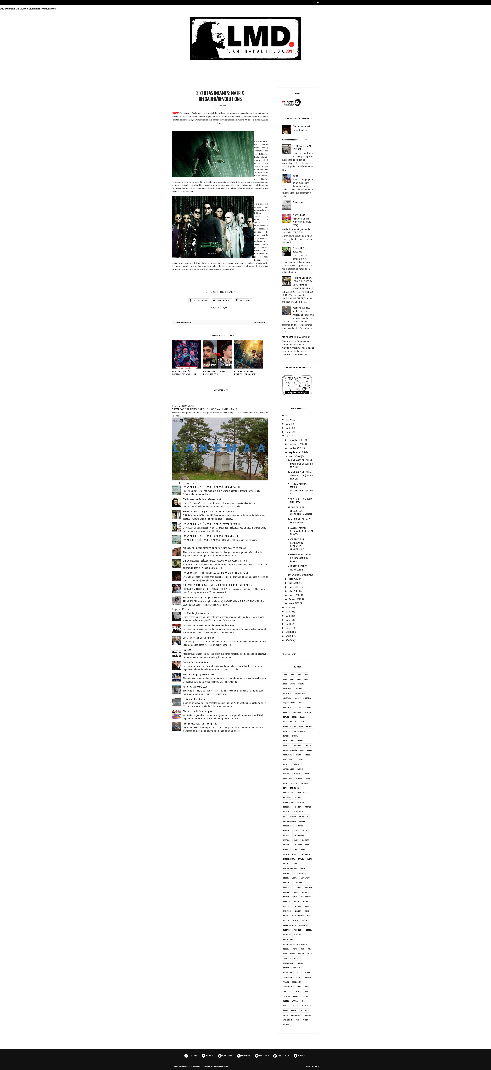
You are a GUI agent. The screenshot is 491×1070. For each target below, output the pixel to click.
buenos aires (299, 731)
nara (307, 906)
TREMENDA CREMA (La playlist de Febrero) (203, 597)
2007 (288, 640)
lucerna (286, 892)
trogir (295, 996)
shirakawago (288, 963)
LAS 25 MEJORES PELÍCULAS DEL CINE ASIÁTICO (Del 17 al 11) (211, 536)
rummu (292, 954)
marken (286, 897)
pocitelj (297, 930)
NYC (308, 916)
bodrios (293, 722)
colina (298, 755)
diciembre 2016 (296, 440)
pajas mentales (289, 925)
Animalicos (298, 202)
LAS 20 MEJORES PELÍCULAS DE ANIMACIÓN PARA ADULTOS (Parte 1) (215, 560)
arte (300, 703)
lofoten (308, 887)
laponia (296, 864)
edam (285, 788)
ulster (286, 1001)
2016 (288, 436)
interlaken (305, 854)
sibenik (300, 963)
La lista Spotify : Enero (194, 699)
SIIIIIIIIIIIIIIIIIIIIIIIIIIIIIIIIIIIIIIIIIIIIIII (294, 139)
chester (286, 745)
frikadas (286, 831)
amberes (301, 684)
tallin (286, 982)
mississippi (306, 897)
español (298, 797)
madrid (295, 892)
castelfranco (288, 741)
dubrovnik (304, 783)
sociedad (296, 968)
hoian (307, 845)
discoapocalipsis (303, 779)
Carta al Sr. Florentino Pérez (196, 662)
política (308, 930)
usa (303, 1001)
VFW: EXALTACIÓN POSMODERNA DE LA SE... (185, 372)
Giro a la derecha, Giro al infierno (198, 637)
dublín (294, 783)
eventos (286, 812)
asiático (298, 708)
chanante (301, 741)
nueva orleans (298, 916)
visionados (295, 1015)
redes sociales (300, 935)
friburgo (299, 826)
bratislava (298, 726)
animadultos (300, 693)
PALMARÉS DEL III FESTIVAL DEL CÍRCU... (246, 372)
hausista (305, 840)
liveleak (286, 887)
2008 (288, 636)
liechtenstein (299, 873)
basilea (307, 712)
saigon (301, 954)
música (305, 902)
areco (297, 698)
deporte (297, 774)
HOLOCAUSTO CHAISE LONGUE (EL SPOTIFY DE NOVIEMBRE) (303, 281)
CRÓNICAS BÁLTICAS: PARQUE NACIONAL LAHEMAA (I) (204, 409)
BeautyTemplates (193, 1066)
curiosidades (288, 769)
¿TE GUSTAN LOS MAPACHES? (296, 337)
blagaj (302, 717)
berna (294, 717)
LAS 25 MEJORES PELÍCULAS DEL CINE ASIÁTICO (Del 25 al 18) (211, 487)
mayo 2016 (294, 587)
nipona (286, 916)
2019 (288, 423)
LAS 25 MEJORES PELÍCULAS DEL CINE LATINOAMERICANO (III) (211, 523)
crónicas (296, 764)
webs (297, 1020)
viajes (295, 1006)
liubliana (298, 883)
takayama (307, 977)
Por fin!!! (187, 650)
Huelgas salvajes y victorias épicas (200, 674)
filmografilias (289, 821)
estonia (298, 807)
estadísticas (288, 802)
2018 (288, 427)
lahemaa (286, 864)
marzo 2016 (294, 595)
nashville (287, 911)
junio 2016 (293, 582)
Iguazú (294, 854)
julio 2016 (293, 578)
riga (302, 949)
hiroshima (287, 845)
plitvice (286, 930)
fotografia (287, 826)
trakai (305, 991)
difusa (306, 774)
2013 (288, 615)
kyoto (309, 859)
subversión (287, 977)
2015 (288, 607)
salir (309, 954)
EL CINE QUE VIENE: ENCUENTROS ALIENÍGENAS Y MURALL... (301, 511)
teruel (307, 987)
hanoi (296, 840)
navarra (298, 911)
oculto (286, 920)
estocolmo (287, 807)
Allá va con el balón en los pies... (198, 711)
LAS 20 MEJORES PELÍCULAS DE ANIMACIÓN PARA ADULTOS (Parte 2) (215, 573)
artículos (287, 708)
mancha (304, 892)
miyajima (286, 902)
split (298, 973)
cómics (307, 755)
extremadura (298, 812)
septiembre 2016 (297, 452)
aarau (292, 684)
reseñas (286, 949)
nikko (306, 911)
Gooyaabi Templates (221, 1066)
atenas (308, 708)
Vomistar (297, 175)
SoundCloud (287, 973)
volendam (307, 1015)
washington (287, 1020)
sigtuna (286, 968)
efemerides (294, 788)
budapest (286, 731)
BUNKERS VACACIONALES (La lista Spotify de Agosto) (299, 558)
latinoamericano (290, 868)
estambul (301, 802)
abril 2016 (293, 591)
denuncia (286, 774)
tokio (297, 991)
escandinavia (302, 793)
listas (294, 878)
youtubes (286, 1025)
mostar (296, 902)
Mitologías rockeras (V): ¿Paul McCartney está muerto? (209, 511)
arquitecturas (289, 703)
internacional (289, 859)
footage (302, 821)
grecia (304, 831)
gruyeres (286, 835)
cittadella (287, 755)
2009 (288, 632)
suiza (298, 977)
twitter (305, 996)
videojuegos (307, 1006)
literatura (305, 878)
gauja (296, 831)
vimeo (285, 1015)
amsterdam (287, 689)
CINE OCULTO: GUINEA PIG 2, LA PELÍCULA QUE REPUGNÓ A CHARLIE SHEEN (217, 585)
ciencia (307, 745)
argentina (307, 698)
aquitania (287, 698)
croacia (286, 764)
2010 (288, 628)
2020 (288, 419)
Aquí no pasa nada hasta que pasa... (200, 723)
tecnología (296, 982)
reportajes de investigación (295, 944)
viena (285, 1010)
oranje (304, 920)
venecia (286, 1006)
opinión (295, 920)
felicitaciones (289, 816)
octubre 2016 (295, 448)
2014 (288, 611)
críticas (299, 760)
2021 (288, 415)
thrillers (287, 991)
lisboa (286, 878)
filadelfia (303, 816)
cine (227, 307)
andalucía (287, 693)
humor (303, 849)
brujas (309, 726)
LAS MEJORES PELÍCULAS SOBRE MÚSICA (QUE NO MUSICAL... (300, 464)
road (309, 949)
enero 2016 (294, 603)
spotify (307, 973)
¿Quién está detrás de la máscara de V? (202, 499)
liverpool (298, 887)
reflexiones (288, 939)
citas (309, 750)
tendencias (287, 987)
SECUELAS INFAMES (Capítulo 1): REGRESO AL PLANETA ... (300, 531)
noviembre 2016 (296, 444)
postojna (286, 935)
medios (294, 897)
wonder (305, 1020)
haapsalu (286, 840)
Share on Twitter (224, 301)
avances (286, 712)
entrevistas (288, 793)
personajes (303, 925)
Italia (301, 859)
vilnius (304, 1010)
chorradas (297, 745)
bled (285, 722)
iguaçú (286, 854)
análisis (220, 307)
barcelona (297, 712)
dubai (285, 783)
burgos (286, 736)
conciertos (287, 760)
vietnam (294, 1010)
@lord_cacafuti (289, 653)
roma (285, 954)
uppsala (295, 1001)
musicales (287, 906)
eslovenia (287, 797)
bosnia (302, 722)
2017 (288, 431)
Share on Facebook (200, 301)
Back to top (311, 1067)
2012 (288, 619)
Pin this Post (245, 301)
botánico (286, 726)
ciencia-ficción (290, 750)
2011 (288, 623)
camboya (295, 736)
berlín (286, 717)
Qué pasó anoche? (301, 126)
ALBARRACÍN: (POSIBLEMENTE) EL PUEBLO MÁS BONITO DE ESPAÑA (214, 548)
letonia (303, 868)
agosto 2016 (294, 456)
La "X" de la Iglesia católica (196, 613)
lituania (286, 883)
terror (298, 987)
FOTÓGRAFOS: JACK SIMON (300, 574)
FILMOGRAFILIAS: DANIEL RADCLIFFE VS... (216, 372)
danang (300, 769)
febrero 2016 (295, 599)
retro (295, 949)
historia (298, 845)
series (296, 958)
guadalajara (299, 835)
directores (287, 779)
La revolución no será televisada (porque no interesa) (208, 625)
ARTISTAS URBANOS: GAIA (195, 686)
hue (296, 849)
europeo (307, 807)
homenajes (287, 849)
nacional (298, 906)
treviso (286, 996)
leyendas (286, 873)
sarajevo (286, 958)
